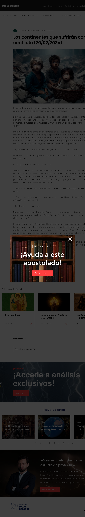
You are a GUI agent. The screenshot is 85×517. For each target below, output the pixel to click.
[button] (70, 239)
